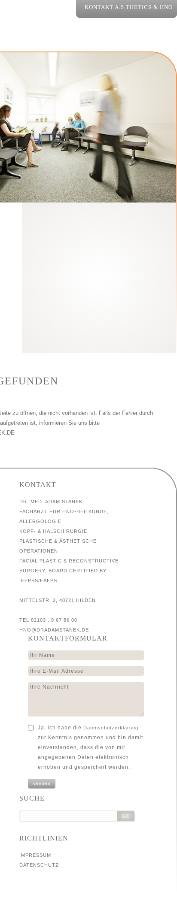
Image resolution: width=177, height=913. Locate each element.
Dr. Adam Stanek (99, 272)
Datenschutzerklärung (110, 727)
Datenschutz (39, 865)
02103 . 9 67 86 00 (54, 620)
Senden (42, 783)
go (126, 816)
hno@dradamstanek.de (54, 629)
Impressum (35, 855)
